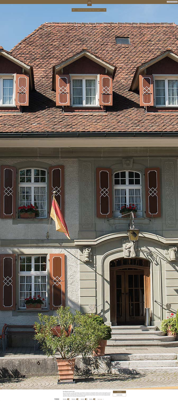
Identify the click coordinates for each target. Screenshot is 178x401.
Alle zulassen (119, 391)
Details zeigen (100, 399)
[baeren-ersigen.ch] (89, 3)
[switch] (77, 399)
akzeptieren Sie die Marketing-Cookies (172, 1)
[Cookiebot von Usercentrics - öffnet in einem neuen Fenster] (57, 399)
